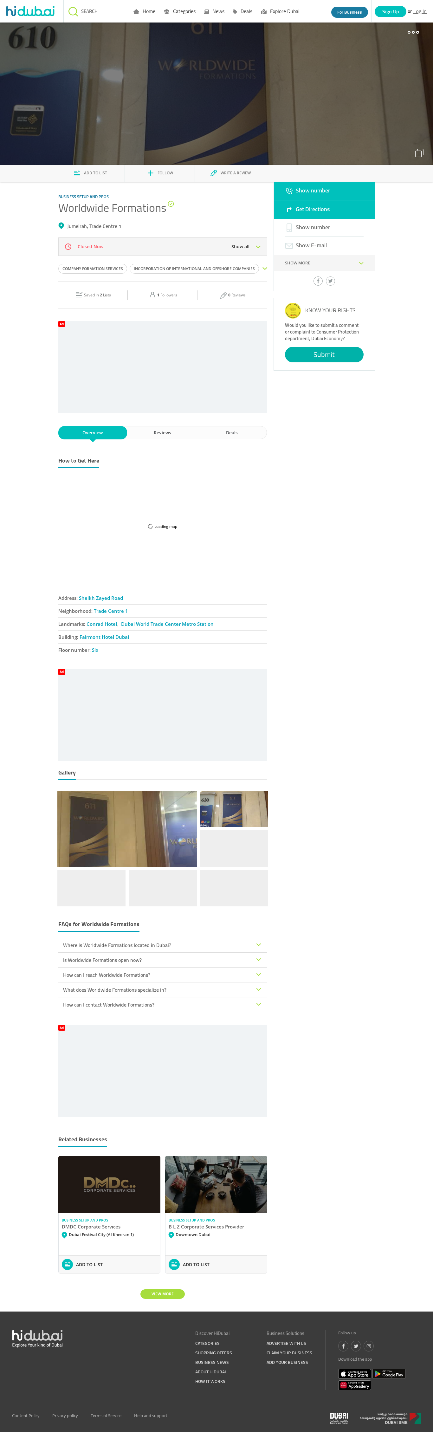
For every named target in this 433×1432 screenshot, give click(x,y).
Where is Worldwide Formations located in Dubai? (117, 945)
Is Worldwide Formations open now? (102, 959)
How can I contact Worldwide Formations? (108, 1004)
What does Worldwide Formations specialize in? (114, 989)
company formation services (92, 268)
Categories (184, 11)
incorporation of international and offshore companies (194, 268)
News (217, 11)
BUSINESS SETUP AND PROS (85, 1220)
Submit (324, 354)
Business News (212, 1362)
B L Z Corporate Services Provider (206, 1226)
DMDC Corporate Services (91, 1226)
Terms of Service (106, 1415)
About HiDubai (210, 1372)
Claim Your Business (289, 1353)
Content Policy (26, 1415)
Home (148, 11)
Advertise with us (286, 1343)
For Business (349, 12)
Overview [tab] (92, 433)
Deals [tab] (232, 433)
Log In (420, 11)
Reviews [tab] (162, 433)
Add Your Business (287, 1362)
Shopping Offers (213, 1353)
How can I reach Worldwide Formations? (106, 974)
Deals (245, 11)
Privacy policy (65, 1415)
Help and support (150, 1415)
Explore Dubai (284, 11)
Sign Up (390, 11)
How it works (210, 1381)
